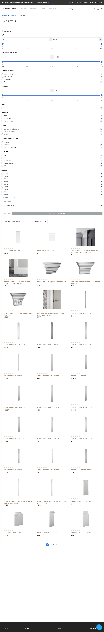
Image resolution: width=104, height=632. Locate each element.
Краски (33, 9)
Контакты (71, 2)
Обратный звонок (42, 2)
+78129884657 (28, 2)
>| (56, 544)
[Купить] (18, 235)
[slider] (2, 44)
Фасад (42, 9)
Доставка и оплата (82, 2)
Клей (62, 9)
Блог (91, 2)
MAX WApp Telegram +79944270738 (12, 2)
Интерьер (22, 9)
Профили (52, 9)
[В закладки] (33, 227)
